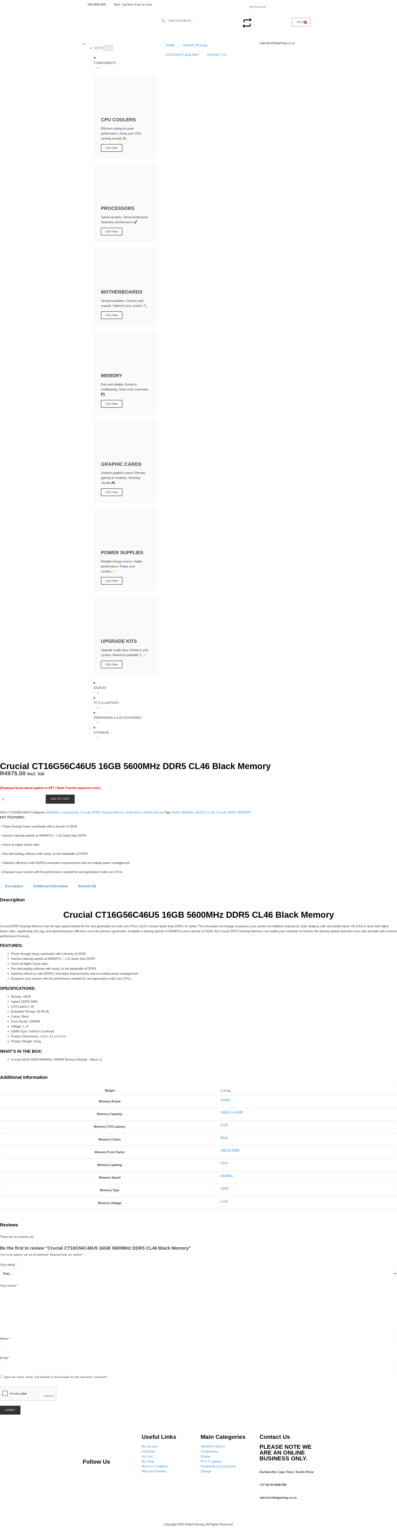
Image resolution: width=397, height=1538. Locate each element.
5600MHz (53, 812)
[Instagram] (101, 1474)
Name (5, 1338)
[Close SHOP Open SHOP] (107, 48)
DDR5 (95, 812)
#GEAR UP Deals (195, 45)
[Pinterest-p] (88, 1474)
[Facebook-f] (129, 1474)
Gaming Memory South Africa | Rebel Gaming (133, 812)
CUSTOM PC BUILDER (181, 55)
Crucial (85, 812)
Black (224, 1137)
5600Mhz (187, 812)
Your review (9, 1285)
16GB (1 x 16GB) (232, 1112)
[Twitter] (115, 1474)
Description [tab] (14, 886)
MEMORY (244, 812)
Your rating (8, 1264)
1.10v (224, 1201)
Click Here (111, 147)
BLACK (200, 812)
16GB (175, 812)
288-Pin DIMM (230, 1150)
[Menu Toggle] (84, 44)
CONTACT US (217, 55)
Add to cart (60, 798)
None (224, 1162)
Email (5, 1358)
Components (70, 812)
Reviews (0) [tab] (87, 886)
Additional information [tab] (50, 886)
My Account (257, 6)
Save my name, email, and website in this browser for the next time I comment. (56, 1377)
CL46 (210, 812)
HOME (170, 45)
